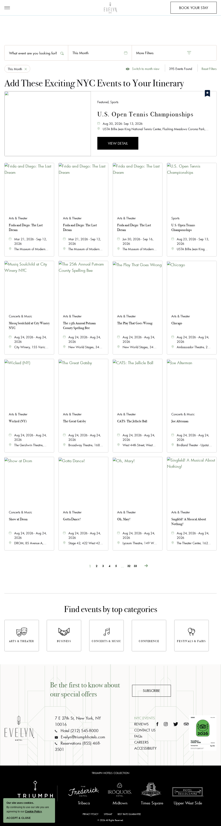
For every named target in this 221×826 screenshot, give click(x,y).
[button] (117, 143)
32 (128, 565)
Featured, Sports (107, 102)
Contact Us (145, 730)
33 (135, 565)
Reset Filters (209, 69)
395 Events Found (180, 69)
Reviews (141, 724)
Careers (141, 742)
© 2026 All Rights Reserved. (111, 820)
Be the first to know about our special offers (85, 689)
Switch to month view (142, 69)
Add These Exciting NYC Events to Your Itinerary (94, 83)
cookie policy (33, 811)
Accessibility (145, 748)
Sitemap (108, 814)
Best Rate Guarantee (129, 814)
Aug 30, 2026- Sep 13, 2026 (123, 124)
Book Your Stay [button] (193, 9)
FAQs (138, 736)
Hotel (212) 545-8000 (78, 730)
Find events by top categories (110, 609)
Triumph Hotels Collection (110, 773)
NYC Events (144, 718)
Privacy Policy (90, 814)
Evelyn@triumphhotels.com (82, 736)
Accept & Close (18, 818)
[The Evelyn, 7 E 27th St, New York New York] (110, 7)
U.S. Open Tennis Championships (145, 114)
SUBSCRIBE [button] (151, 690)
